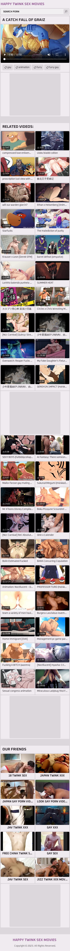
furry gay (54, 67)
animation (24, 67)
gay (9, 67)
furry (39, 67)
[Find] (66, 11)
